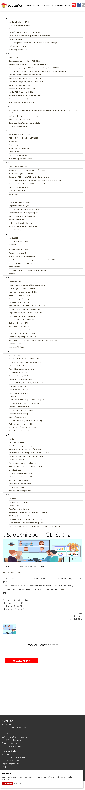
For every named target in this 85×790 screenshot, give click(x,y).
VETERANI (60, 5)
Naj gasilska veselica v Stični (19, 302)
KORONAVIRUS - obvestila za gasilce (22, 256)
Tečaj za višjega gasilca (17, 46)
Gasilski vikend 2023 (16, 152)
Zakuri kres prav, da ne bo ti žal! (20, 330)
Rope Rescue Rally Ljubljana (19, 509)
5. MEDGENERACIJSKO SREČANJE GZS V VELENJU (26, 383)
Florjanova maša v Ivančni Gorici (20, 126)
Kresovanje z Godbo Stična (18, 480)
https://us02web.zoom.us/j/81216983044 (19, 572)
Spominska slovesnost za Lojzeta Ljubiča (23, 213)
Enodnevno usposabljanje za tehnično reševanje (26, 466)
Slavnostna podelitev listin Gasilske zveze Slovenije (27, 431)
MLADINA (47, 5)
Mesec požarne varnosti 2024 (19, 119)
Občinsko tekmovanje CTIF (18, 323)
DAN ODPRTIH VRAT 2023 (18, 155)
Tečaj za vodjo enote (16, 442)
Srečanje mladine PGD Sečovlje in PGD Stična (25, 78)
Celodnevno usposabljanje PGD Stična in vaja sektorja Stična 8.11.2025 (34, 68)
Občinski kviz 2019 (15, 344)
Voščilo (11, 439)
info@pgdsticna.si (14, 743)
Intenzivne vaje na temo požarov (20, 159)
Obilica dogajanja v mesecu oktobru (22, 288)
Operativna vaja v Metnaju (18, 390)
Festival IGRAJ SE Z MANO (18, 393)
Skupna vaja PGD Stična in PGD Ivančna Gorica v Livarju (29, 177)
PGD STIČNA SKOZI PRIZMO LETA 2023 (23, 138)
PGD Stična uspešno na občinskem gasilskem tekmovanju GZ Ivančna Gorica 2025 (38, 71)
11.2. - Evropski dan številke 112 (20, 223)
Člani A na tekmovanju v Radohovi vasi (23, 463)
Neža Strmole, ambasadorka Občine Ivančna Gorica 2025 (29, 64)
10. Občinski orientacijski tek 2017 (21, 477)
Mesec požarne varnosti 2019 (19, 295)
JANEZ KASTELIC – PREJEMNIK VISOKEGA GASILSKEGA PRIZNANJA (33, 340)
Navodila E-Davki (8, 754)
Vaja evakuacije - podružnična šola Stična (23, 292)
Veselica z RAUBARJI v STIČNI (19, 22)
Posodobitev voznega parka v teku (21, 369)
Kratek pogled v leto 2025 (18, 49)
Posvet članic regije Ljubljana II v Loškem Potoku (26, 82)
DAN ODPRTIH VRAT (16, 365)
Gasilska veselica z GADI (17, 386)
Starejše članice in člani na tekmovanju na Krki (25, 95)
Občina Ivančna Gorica (11, 764)
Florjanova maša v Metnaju (19, 414)
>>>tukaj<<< (62, 590)
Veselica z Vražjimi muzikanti (19, 148)
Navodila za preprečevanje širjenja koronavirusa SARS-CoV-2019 (32, 260)
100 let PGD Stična (15, 39)
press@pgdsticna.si (13, 746)
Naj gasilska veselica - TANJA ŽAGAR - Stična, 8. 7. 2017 (29, 453)
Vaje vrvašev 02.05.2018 (17, 417)
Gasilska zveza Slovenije (11, 760)
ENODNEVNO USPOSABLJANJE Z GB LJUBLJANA (26, 400)
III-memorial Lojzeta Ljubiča (19, 29)
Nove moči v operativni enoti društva (22, 263)
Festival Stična (14, 506)
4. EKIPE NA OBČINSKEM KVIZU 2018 (22, 427)
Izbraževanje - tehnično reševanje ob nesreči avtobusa (28, 270)
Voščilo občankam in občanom (20, 134)
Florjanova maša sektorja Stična (20, 473)
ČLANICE (53, 5)
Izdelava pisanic (14, 267)
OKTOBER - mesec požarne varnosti (22, 245)
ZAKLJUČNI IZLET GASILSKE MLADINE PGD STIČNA (27, 306)
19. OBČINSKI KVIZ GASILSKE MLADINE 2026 (25, 32)
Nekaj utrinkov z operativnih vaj (20, 484)
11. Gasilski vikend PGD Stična (19, 25)
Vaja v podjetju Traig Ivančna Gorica (22, 216)
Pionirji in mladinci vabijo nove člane (22, 88)
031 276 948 (11, 737)
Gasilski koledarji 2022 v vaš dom (21, 202)
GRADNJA (67, 5)
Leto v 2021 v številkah (17, 191)
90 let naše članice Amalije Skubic (21, 516)
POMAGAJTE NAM (21, 661)
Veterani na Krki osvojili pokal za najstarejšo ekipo (27, 523)
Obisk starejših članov (16, 347)
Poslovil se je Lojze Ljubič (18, 253)
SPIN (4, 767)
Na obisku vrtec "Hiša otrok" (19, 249)
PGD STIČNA (31, 5)
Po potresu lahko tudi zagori (19, 206)
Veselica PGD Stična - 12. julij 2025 (21, 92)
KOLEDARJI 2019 (15, 355)
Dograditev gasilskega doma (19, 145)
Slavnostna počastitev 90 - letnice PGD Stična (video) (28, 512)
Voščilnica (12, 499)
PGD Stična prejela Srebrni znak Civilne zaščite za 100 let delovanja (33, 43)
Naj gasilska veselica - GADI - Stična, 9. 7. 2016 (25, 519)
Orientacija (13, 396)
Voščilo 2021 (13, 238)
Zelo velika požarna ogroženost (20, 491)
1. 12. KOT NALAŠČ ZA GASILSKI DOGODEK (25, 362)
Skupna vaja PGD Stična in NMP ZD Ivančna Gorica (27, 170)
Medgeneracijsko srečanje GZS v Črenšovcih (25, 449)
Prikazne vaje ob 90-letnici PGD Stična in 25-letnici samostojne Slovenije (35, 526)
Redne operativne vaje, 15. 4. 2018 (21, 424)
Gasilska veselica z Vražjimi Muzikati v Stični (24, 123)
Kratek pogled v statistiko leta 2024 (21, 102)
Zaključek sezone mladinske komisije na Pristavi (26, 456)
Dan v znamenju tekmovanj (19, 299)
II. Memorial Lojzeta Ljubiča (19, 99)
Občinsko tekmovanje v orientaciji (21, 410)
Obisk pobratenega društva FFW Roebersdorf (25, 309)
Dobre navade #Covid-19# (18, 241)
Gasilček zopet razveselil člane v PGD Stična (24, 61)
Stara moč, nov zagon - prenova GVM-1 (23, 85)
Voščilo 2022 (13, 194)
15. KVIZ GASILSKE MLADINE (13, 757)
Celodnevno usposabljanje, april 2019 (22, 337)
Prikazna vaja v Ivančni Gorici (19, 326)
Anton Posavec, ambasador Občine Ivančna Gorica (27, 285)
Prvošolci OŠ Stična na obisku (19, 407)
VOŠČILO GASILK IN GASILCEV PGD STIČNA (25, 359)
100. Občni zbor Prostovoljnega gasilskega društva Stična (29, 36)
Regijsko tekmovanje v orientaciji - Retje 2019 (25, 313)
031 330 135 (11, 740)
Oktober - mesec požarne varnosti (21, 379)
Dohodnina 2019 (15, 282)
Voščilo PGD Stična (15, 230)
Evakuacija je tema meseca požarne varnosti (25, 75)
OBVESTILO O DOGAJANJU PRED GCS (22, 333)
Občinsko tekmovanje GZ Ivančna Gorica (23, 116)
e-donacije (12, 274)
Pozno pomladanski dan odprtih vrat (22, 316)
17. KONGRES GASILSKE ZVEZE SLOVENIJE (24, 403)
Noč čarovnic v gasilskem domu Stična (22, 173)
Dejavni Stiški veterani (17, 460)
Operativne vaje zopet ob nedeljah (21, 446)
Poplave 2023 (14, 141)
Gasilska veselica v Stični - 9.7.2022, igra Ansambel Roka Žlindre (31, 184)
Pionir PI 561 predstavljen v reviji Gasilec (23, 226)
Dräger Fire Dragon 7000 (18, 372)
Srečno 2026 (13, 57)
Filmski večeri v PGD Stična (18, 502)
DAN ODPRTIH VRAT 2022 (18, 187)
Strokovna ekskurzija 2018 (18, 376)
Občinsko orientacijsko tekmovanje (21, 319)
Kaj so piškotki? (18, 783)
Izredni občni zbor (15, 470)
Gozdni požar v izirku (16, 487)
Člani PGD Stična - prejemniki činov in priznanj (25, 420)
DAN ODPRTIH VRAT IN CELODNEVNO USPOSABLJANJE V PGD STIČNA (35, 180)
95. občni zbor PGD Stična (18, 219)
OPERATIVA (39, 5)
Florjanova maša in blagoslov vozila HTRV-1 (24, 209)
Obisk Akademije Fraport (18, 167)
